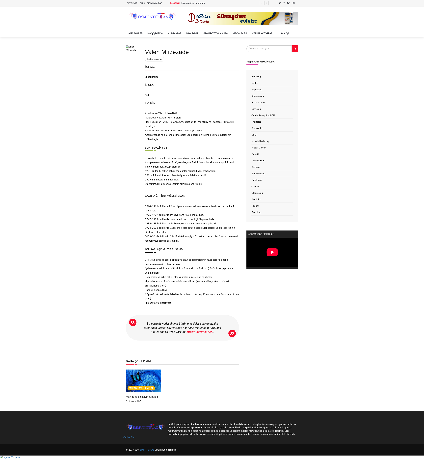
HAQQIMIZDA (155, 33)
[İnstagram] (293, 3)
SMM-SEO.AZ (147, 450)
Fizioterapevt (258, 102)
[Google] (288, 3)
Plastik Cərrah (258, 147)
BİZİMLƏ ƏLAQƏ (154, 3)
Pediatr (255, 205)
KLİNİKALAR (174, 33)
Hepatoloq (256, 89)
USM (254, 134)
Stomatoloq (257, 128)
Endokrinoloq (258, 173)
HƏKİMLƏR (192, 33)
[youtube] (297, 3)
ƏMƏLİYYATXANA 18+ (216, 33)
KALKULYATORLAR (262, 33)
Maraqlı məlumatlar (141, 388)
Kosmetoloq (257, 96)
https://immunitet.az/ (199, 332)
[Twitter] (280, 3)
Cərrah (255, 186)
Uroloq (254, 83)
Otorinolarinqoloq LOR (263, 115)
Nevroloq (256, 109)
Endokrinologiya (154, 59)
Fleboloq (256, 212)
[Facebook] (284, 3)
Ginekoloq (256, 180)
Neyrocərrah (258, 160)
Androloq (256, 76)
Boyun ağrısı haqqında (193, 3)
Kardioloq (256, 199)
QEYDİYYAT (132, 3)
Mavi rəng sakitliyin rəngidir (142, 396)
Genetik (255, 154)
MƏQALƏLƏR (240, 33)
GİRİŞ (142, 3)
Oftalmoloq (257, 193)
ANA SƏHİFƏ (135, 33)
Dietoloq (255, 167)
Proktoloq (256, 121)
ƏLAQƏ (285, 33)
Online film (128, 437)
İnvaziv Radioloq (260, 141)
